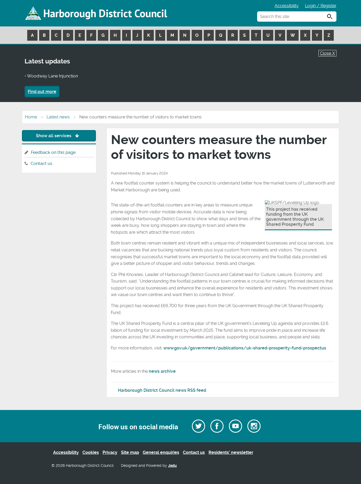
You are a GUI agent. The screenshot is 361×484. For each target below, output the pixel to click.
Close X (327, 53)
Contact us (41, 163)
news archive (162, 371)
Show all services (54, 135)
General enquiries (161, 452)
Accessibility (287, 5)
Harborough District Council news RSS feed (162, 390)
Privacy (110, 452)
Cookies (90, 452)
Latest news (58, 116)
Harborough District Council (105, 13)
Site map (130, 452)
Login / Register (320, 5)
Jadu (172, 465)
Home (31, 116)
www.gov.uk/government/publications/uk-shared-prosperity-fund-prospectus (244, 348)
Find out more (42, 91)
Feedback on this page (53, 152)
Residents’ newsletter (231, 452)
